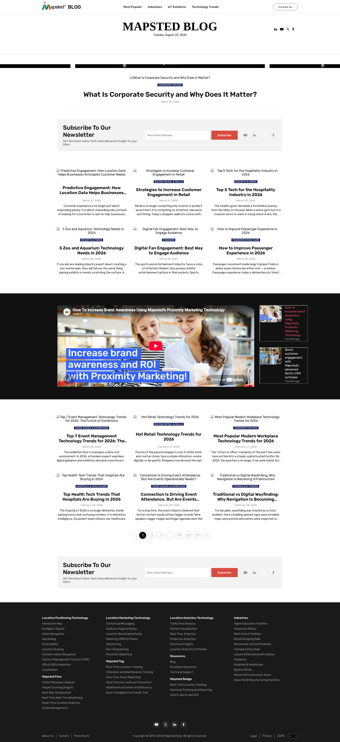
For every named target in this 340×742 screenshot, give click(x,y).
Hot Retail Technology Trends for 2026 (168, 437)
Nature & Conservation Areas (252, 675)
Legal (253, 736)
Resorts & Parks (245, 181)
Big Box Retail (242, 669)
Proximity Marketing (119, 654)
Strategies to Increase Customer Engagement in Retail (168, 192)
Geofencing (113, 644)
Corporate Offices (170, 85)
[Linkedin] (174, 724)
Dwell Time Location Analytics (61, 703)
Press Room (81, 736)
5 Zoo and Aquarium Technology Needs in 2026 (91, 250)
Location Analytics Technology (192, 618)
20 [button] (188, 535)
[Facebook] (183, 724)
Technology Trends (205, 7)
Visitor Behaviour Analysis (58, 682)
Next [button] (206, 535)
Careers (64, 736)
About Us (48, 736)
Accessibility (50, 644)
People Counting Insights (58, 687)
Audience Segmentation (121, 628)
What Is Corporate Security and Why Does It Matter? (170, 94)
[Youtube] (156, 724)
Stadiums (168, 240)
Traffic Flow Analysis (183, 623)
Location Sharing (53, 649)
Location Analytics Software (188, 649)
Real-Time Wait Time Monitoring (62, 697)
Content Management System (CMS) (65, 659)
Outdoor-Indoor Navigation (59, 654)
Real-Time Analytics (183, 634)
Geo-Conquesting (117, 649)
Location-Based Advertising (124, 634)
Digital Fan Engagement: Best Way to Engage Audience (168, 250)
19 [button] (179, 535)
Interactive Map (52, 623)
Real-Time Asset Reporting (123, 677)
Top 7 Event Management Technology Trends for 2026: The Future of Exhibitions (92, 438)
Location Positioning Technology (65, 618)
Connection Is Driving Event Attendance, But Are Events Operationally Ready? (169, 497)
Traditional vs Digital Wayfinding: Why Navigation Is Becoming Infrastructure (246, 497)
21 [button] (197, 535)
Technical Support (181, 672)
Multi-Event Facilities (247, 634)
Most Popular (132, 7)
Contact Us (285, 7)
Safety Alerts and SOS (184, 695)
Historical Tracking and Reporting (191, 690)
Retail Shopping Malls (247, 639)
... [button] (170, 535)
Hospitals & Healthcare (92, 486)
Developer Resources (183, 667)
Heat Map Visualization (56, 692)
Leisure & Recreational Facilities (254, 654)
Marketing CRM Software (122, 639)
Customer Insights (181, 644)
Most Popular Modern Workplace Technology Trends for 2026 (245, 438)
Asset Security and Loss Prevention (129, 682)
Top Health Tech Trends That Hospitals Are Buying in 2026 (92, 497)
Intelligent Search (53, 628)
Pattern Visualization (183, 628)
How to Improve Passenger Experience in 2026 (246, 250)
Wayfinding (49, 639)
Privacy (267, 736)
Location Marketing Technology (128, 618)
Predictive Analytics (183, 639)
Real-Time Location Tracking (124, 667)
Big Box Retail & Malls (169, 181)
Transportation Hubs (245, 240)
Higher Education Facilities (251, 623)
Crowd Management (55, 708)
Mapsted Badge (181, 679)
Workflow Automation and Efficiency (129, 687)
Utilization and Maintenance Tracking (129, 672)
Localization (50, 669)
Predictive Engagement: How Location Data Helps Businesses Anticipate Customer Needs (92, 190)
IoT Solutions (177, 7)
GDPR (281, 736)
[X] (165, 724)
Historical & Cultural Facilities (252, 644)
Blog (173, 662)
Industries (155, 7)
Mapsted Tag (115, 661)
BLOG (74, 7)
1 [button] (142, 535)
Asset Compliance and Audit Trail (127, 692)
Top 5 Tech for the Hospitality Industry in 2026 (245, 192)
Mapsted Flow (52, 676)
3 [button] (161, 535)
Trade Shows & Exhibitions (91, 428)
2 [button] (152, 535)
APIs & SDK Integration (56, 664)
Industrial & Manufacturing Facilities (257, 680)
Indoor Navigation (53, 634)
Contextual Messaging (120, 623)
